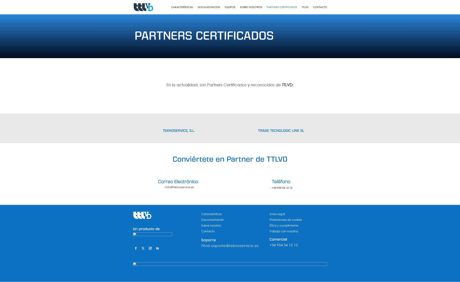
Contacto (320, 7)
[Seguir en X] (143, 248)
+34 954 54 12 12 (282, 187)
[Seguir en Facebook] (136, 248)
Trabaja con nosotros (284, 231)
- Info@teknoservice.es (179, 187)
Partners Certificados (282, 7)
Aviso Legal (277, 214)
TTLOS (305, 7)
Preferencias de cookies (286, 220)
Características (182, 7)
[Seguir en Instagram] (150, 248)
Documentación (209, 7)
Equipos (230, 7)
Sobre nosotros (251, 7)
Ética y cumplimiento (284, 225)
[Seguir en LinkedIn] (157, 248)
